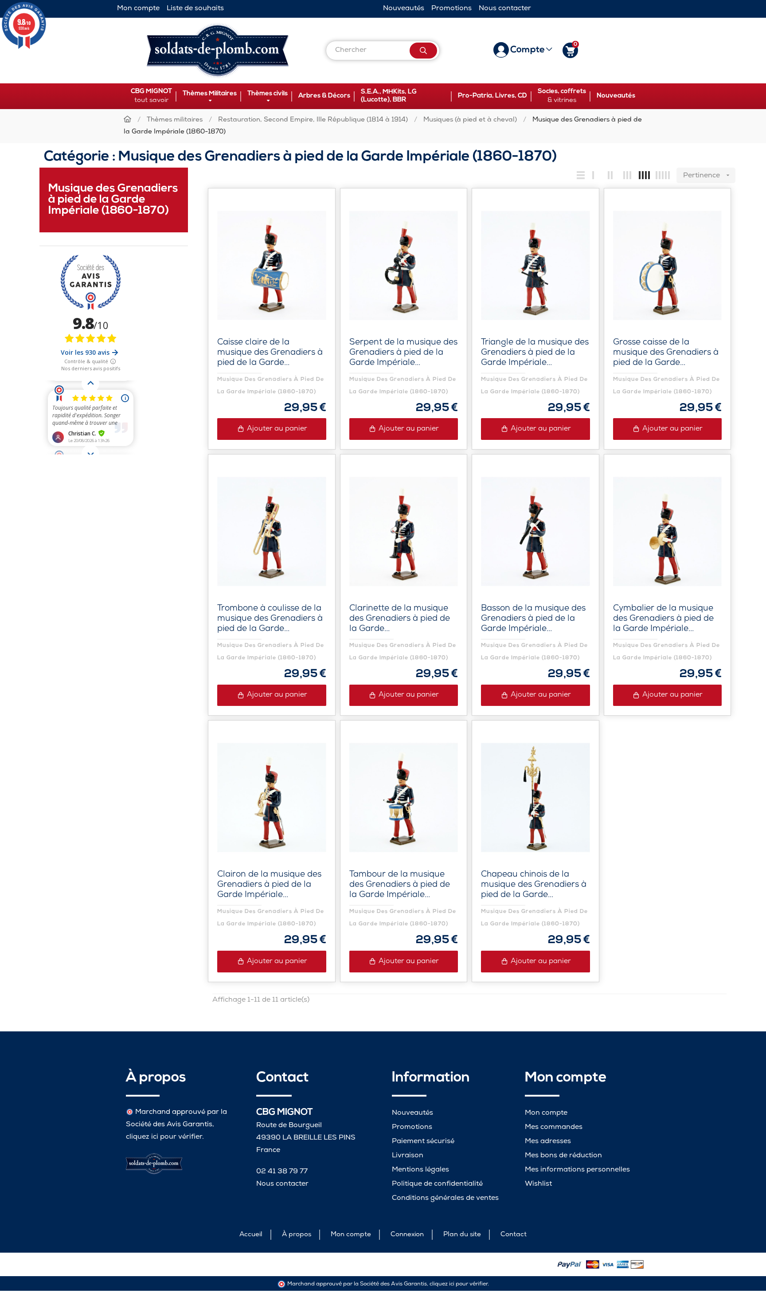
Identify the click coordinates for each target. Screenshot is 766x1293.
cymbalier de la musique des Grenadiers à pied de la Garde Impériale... (663, 619)
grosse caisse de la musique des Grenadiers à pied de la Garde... (666, 353)
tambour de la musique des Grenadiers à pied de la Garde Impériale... (399, 885)
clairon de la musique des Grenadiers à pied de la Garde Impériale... (269, 885)
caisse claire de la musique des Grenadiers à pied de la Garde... (270, 353)
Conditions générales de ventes (445, 1198)
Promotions (451, 8)
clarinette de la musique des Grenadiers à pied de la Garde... (399, 619)
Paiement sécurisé (423, 1141)
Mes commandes (553, 1127)
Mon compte (138, 8)
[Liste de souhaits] (310, 213)
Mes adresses (548, 1141)
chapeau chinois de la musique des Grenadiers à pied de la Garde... (533, 885)
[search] (423, 51)
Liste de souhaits (195, 8)
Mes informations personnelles (577, 1170)
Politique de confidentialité (437, 1184)
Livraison (407, 1156)
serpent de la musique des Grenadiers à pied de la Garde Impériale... (403, 353)
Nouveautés (403, 8)
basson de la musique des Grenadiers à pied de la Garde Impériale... (533, 619)
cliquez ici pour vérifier (164, 1137)
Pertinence (707, 176)
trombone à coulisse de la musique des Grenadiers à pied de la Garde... (270, 619)
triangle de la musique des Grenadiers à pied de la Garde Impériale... (535, 353)
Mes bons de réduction (563, 1156)
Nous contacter (505, 8)
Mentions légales (420, 1170)
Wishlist (538, 1184)
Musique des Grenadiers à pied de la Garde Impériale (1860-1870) (113, 199)
